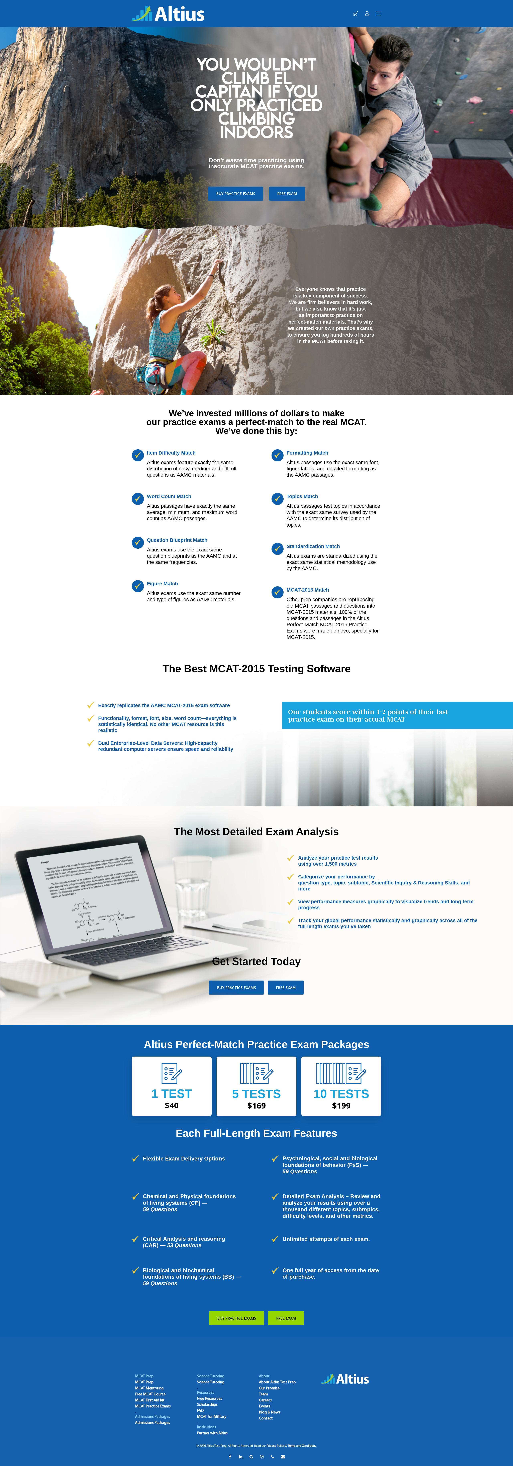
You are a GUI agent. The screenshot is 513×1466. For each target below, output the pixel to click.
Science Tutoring (210, 1382)
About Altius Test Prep (277, 1382)
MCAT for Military (211, 1417)
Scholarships (207, 1405)
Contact (266, 1418)
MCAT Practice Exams (153, 1406)
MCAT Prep (144, 1382)
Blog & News (269, 1412)
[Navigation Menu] (379, 14)
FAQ (200, 1411)
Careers (265, 1400)
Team (263, 1394)
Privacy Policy (276, 1446)
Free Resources (209, 1399)
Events (264, 1406)
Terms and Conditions (302, 1446)
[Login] (367, 13)
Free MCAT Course (150, 1394)
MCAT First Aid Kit (150, 1400)
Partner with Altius (212, 1433)
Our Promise (269, 1388)
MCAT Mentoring (149, 1388)
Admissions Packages (152, 1423)
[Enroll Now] (356, 13)
